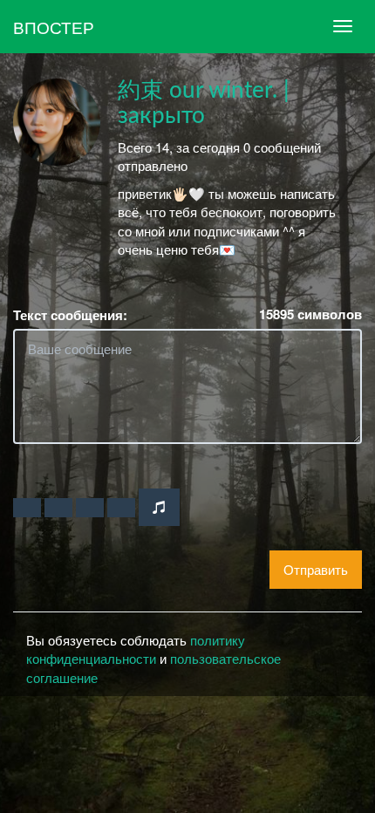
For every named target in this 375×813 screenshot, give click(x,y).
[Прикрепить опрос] (90, 507)
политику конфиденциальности (135, 649)
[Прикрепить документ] (121, 507)
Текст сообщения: (70, 315)
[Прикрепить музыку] (159, 507)
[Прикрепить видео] (58, 507)
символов (310, 314)
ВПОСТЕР (53, 26)
